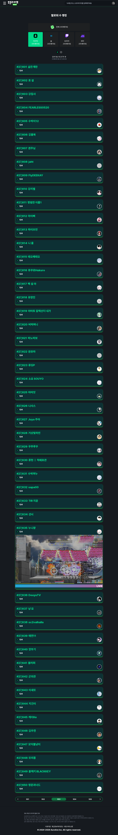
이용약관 (48, 826)
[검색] (113, 3)
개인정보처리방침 (57, 826)
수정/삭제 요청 (68, 826)
